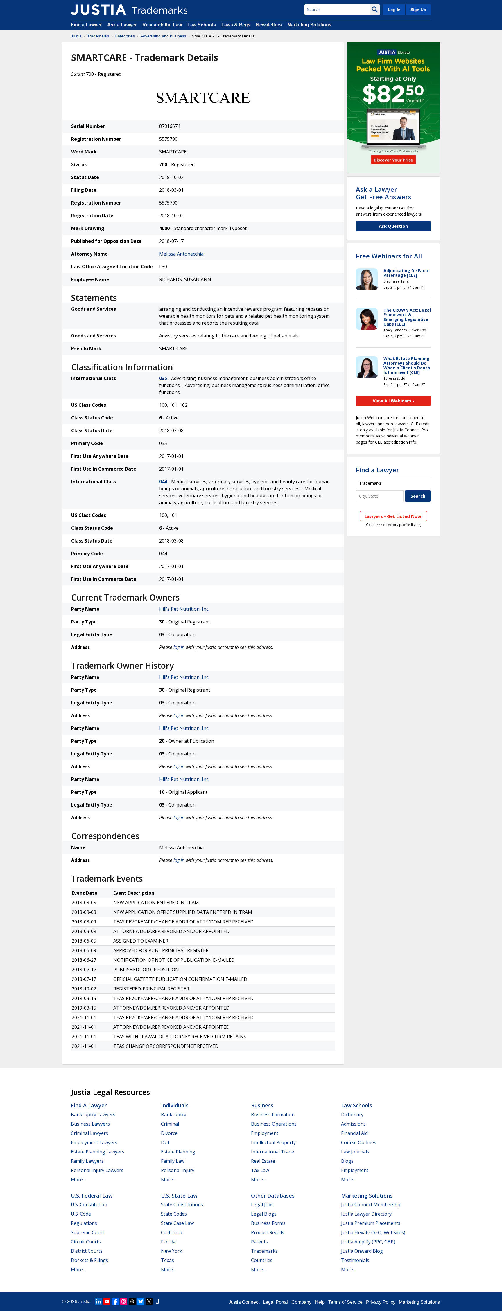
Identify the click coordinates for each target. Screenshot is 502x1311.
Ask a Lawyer (122, 24)
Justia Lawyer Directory (366, 1214)
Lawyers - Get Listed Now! (393, 516)
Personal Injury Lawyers (97, 1170)
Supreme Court (87, 1232)
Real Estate (263, 1161)
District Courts (87, 1251)
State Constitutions (182, 1204)
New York (171, 1251)
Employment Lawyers (94, 1142)
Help (320, 1302)
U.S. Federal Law (92, 1195)
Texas (167, 1260)
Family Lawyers (87, 1161)
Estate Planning (178, 1152)
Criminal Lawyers (89, 1133)
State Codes (174, 1214)
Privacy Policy (380, 1302)
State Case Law (177, 1223)
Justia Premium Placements (370, 1223)
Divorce (169, 1133)
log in (178, 647)
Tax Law (260, 1170)
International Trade (272, 1152)
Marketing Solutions (309, 24)
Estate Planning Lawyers (97, 1152)
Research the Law (162, 24)
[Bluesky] (140, 1301)
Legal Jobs (262, 1204)
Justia (76, 36)
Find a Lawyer (86, 24)
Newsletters (269, 24)
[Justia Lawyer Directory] (157, 1301)
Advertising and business (163, 36)
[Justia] (98, 9)
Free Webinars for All (389, 256)
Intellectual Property (273, 1142)
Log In (394, 9)
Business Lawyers (90, 1124)
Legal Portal (275, 1302)
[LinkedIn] (98, 1301)
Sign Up (418, 9)
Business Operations (274, 1124)
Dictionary (352, 1114)
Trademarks (98, 36)
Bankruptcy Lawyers (93, 1114)
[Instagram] (123, 1301)
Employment (264, 1133)
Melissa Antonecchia (181, 254)
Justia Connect (244, 1302)
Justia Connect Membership (371, 1204)
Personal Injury (177, 1170)
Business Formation (273, 1114)
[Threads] (132, 1301)
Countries (261, 1260)
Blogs (347, 1161)
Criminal (170, 1124)
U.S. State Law (179, 1195)
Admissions (353, 1124)
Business (262, 1105)
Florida (168, 1241)
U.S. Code (81, 1214)
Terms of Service (345, 1302)
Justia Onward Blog (362, 1251)
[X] (149, 1301)
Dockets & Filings (89, 1260)
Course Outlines (358, 1142)
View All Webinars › (393, 401)
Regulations (84, 1223)
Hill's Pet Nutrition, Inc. (184, 609)
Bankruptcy (173, 1114)
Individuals (175, 1105)
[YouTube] (106, 1301)
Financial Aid (354, 1133)
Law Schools (201, 24)
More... (78, 1179)
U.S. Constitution (89, 1204)
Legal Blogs (264, 1214)
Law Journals (355, 1152)
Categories (125, 36)
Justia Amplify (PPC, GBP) (368, 1241)
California (171, 1232)
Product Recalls (267, 1232)
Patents (259, 1241)
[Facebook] (115, 1301)
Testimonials (355, 1260)
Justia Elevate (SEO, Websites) (373, 1232)
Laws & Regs (235, 24)
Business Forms (268, 1223)
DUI (165, 1142)
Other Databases (273, 1195)
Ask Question (393, 226)
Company (301, 1302)
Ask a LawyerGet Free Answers (383, 193)
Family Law (172, 1161)
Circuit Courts (86, 1241)
